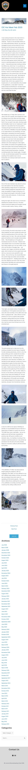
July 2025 (4, 563)
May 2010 (4, 721)
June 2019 (4, 642)
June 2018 (4, 660)
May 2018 (4, 662)
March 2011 (5, 708)
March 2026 (5, 547)
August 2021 (5, 609)
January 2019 (5, 650)
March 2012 (5, 701)
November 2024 (6, 573)
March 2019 (5, 644)
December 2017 (6, 673)
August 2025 (5, 560)
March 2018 (5, 667)
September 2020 (6, 621)
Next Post (14, 529)
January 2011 (5, 714)
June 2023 (4, 583)
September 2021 (6, 606)
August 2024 (5, 575)
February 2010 (5, 724)
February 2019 (5, 647)
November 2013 (6, 688)
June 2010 (4, 719)
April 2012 (4, 698)
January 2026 (5, 550)
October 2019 (5, 634)
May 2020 (4, 627)
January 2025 (5, 570)
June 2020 (4, 624)
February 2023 (5, 588)
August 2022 (5, 593)
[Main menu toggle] (24, 5)
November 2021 (6, 604)
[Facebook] (13, 755)
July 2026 (4, 545)
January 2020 (5, 632)
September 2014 (6, 683)
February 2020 (5, 629)
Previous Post (14, 526)
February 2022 (5, 596)
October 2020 (5, 619)
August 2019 (5, 639)
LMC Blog (4, 30)
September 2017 (6, 678)
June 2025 (4, 565)
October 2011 (5, 706)
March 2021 (5, 614)
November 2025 (6, 555)
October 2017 (5, 675)
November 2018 (6, 652)
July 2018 (4, 657)
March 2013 (5, 696)
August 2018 (5, 655)
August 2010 (5, 716)
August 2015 (5, 680)
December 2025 (6, 552)
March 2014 (5, 685)
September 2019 (6, 637)
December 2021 (6, 601)
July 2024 (4, 578)
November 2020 (6, 616)
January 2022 (5, 598)
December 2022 (6, 591)
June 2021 (4, 611)
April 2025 (4, 568)
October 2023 (5, 581)
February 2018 (5, 670)
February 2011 (5, 711)
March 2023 (5, 586)
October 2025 (5, 558)
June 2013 (4, 693)
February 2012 (5, 703)
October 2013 (5, 691)
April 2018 (4, 665)
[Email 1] (15, 755)
